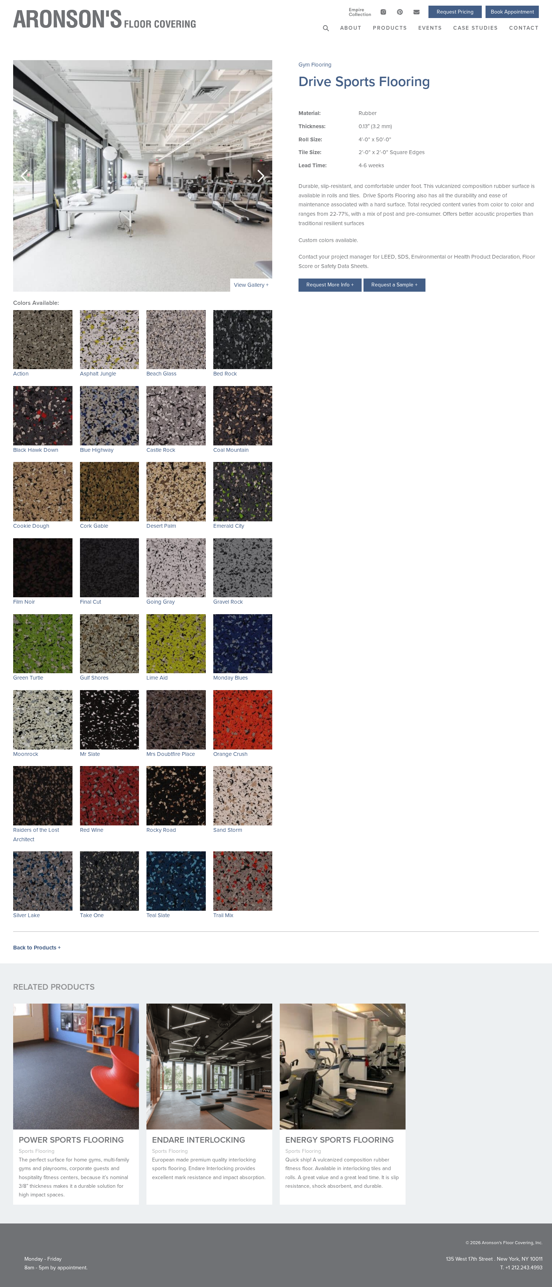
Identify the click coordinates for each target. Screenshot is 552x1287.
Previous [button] (24, 176)
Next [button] (261, 176)
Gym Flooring (315, 65)
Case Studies (475, 28)
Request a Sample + (394, 285)
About (351, 28)
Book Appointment (512, 12)
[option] (142, 176)
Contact (524, 28)
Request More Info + (330, 285)
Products (390, 28)
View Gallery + (251, 285)
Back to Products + (37, 947)
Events (430, 28)
